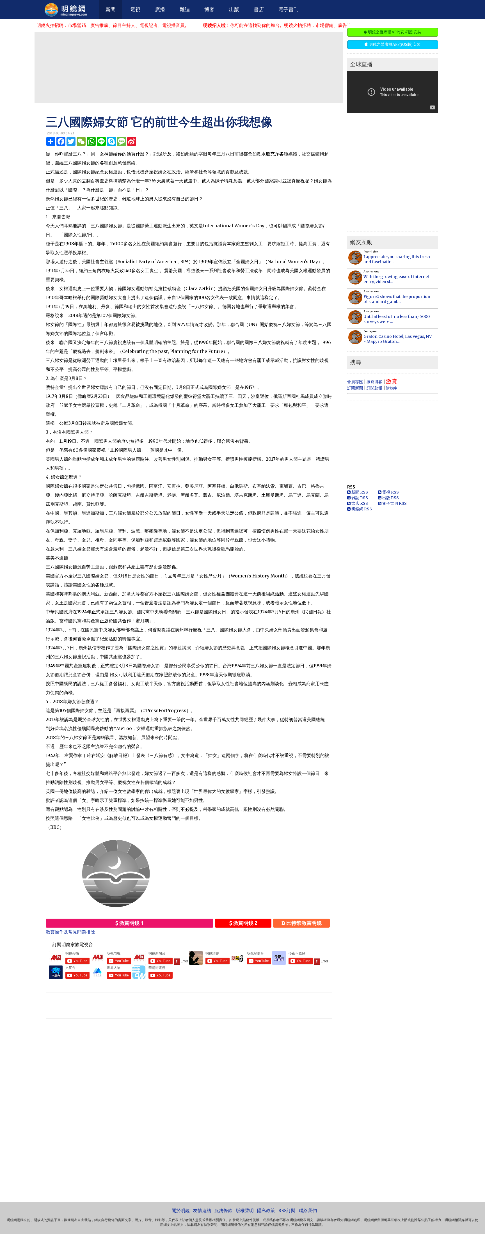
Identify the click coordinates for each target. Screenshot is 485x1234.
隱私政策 (266, 1210)
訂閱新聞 (355, 388)
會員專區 (355, 381)
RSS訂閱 (287, 1210)
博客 (209, 9)
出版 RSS (390, 497)
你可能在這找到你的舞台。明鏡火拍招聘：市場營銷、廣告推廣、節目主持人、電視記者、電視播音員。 (270, 25)
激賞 (391, 381)
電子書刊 (288, 9)
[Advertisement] (188, 67)
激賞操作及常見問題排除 (70, 931)
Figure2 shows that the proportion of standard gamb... (396, 299)
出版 (234, 9)
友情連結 (202, 1210)
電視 (135, 9)
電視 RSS (390, 492)
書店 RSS (359, 503)
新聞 (111, 9)
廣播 (160, 9)
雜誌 (185, 9)
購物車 (392, 388)
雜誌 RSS (359, 497)
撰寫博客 (374, 381)
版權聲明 (245, 1210)
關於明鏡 (181, 1210)
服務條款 (223, 1210)
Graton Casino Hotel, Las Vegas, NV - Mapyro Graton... (397, 339)
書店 (259, 9)
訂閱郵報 (374, 388)
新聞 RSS (359, 492)
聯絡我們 (308, 1210)
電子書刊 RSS (394, 503)
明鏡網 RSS (361, 509)
